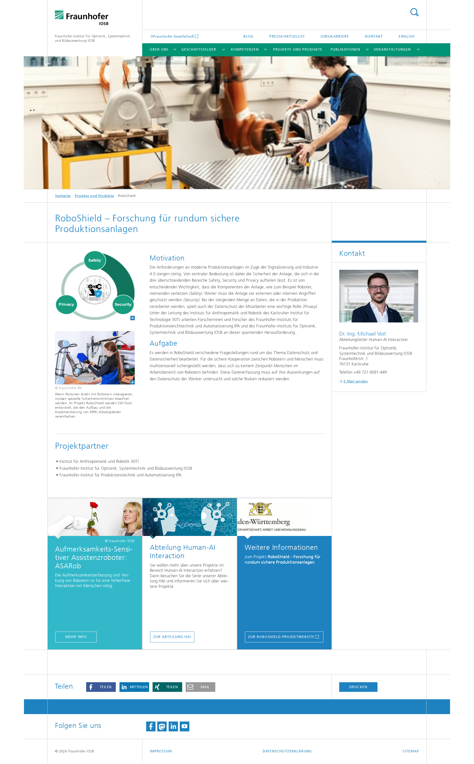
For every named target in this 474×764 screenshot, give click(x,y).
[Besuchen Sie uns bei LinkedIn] (173, 726)
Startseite (63, 196)
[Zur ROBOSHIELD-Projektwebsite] (284, 518)
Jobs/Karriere (334, 36)
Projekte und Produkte (297, 49)
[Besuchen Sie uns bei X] (162, 726)
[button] (101, 687)
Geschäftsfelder (198, 49)
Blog (248, 36)
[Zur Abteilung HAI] (189, 518)
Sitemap (411, 751)
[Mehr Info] (95, 518)
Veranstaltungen (392, 49)
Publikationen (345, 49)
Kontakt (374, 36)
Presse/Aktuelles (286, 36)
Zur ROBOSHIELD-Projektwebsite (281, 637)
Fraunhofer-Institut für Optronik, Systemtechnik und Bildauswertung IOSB (92, 38)
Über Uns (159, 49)
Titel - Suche (414, 12)
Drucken (358, 687)
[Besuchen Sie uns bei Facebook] (151, 726)
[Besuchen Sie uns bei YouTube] (184, 726)
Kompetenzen (245, 49)
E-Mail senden (356, 381)
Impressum (161, 751)
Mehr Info (76, 637)
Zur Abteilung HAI (172, 637)
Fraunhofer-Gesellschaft (173, 36)
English (407, 36)
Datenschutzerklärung (287, 751)
